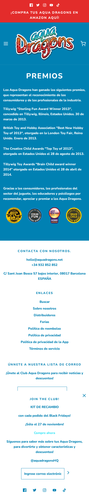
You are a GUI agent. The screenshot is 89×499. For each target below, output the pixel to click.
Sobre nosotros (44, 308)
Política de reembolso (44, 328)
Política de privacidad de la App (44, 342)
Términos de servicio (44, 348)
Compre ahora (44, 433)
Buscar (45, 302)
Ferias (44, 322)
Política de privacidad (44, 335)
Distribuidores (44, 315)
